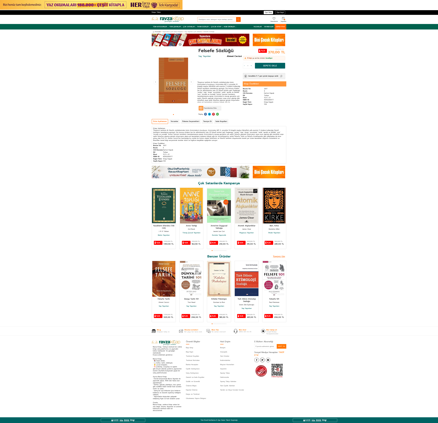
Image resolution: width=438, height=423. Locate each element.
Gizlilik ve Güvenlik (193, 381)
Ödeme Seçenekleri (190, 121)
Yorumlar (174, 121)
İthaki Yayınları (274, 233)
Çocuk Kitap (216, 27)
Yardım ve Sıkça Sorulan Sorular (232, 390)
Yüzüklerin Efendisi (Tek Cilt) (164, 227)
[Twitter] (262, 360)
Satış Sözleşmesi (192, 373)
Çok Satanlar (189, 27)
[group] (173, 80)
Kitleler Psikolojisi (219, 299)
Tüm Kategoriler (160, 27)
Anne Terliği (191, 226)
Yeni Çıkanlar (175, 27)
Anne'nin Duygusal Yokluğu (219, 227)
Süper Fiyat (280, 27)
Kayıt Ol (281, 346)
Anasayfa (158, 32)
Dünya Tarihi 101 (191, 299)
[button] (173, 114)
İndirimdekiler (225, 360)
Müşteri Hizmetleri (227, 364)
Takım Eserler (203, 27)
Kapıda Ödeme (191, 390)
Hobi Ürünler (229, 27)
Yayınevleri (268, 27)
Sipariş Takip (225, 373)
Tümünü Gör (279, 256)
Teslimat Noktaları (193, 360)
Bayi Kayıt (189, 352)
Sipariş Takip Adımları (228, 381)
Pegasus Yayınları (246, 233)
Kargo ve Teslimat (193, 394)
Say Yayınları (204, 56)
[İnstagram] (268, 360)
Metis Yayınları (164, 235)
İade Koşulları (221, 121)
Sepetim (223, 369)
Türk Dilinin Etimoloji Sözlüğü (247, 300)
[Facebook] (256, 360)
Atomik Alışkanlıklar (246, 226)
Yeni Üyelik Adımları (227, 386)
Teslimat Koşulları (192, 356)
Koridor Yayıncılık (219, 235)
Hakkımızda (224, 377)
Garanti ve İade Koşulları (195, 377)
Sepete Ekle (270, 65)
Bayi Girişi (189, 347)
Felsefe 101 (274, 299)
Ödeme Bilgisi (191, 386)
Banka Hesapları (192, 364)
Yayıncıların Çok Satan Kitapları (172, 32)
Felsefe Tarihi (164, 299)
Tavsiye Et (207, 121)
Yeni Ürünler (224, 356)
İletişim (222, 347)
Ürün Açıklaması (160, 121)
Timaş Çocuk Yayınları (191, 233)
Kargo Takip (156, 12)
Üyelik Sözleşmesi (192, 369)
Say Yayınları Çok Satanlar (193, 32)
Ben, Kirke (274, 226)
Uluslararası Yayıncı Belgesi (196, 398)
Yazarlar (257, 27)
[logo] (168, 19)
